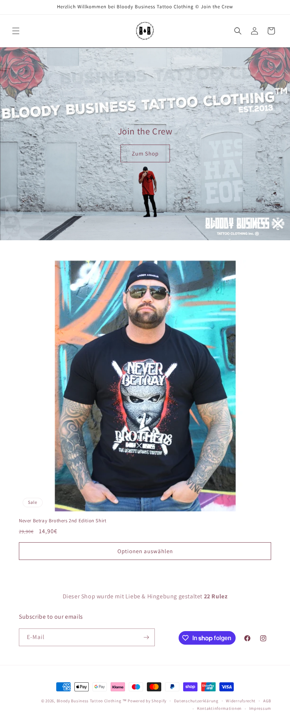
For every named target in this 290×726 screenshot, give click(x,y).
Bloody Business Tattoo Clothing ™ (92, 700)
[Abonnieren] (146, 637)
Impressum (260, 708)
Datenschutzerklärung (196, 700)
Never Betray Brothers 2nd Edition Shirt (62, 521)
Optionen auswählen (145, 551)
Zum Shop (145, 153)
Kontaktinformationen (219, 708)
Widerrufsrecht (241, 700)
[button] (16, 31)
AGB (267, 700)
